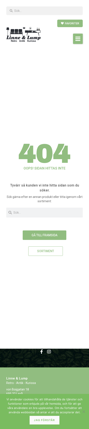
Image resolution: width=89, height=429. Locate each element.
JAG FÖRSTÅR (44, 420)
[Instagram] (49, 351)
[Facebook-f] (41, 351)
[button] (78, 39)
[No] (83, 411)
